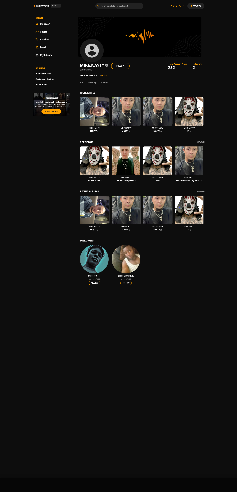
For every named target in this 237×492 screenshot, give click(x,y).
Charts (43, 31)
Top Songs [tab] (92, 82)
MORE (104, 75)
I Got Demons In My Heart (188, 180)
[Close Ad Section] (67, 95)
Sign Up (174, 6)
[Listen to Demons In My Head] (126, 160)
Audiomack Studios (45, 79)
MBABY (125, 131)
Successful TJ (94, 276)
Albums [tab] (104, 82)
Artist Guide (41, 84)
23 (188, 131)
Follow (120, 66)
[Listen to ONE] (157, 160)
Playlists (44, 39)
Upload (197, 5)
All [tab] (81, 82)
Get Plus (56, 6)
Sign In (181, 6)
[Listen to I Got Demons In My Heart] (189, 160)
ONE (157, 180)
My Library (46, 55)
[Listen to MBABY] (126, 111)
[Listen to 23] (189, 111)
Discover (45, 24)
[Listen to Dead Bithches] (94, 160)
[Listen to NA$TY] (94, 111)
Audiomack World (44, 73)
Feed (43, 47)
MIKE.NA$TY (94, 128)
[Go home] (41, 6)
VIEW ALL (201, 142)
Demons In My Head (125, 180)
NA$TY (93, 131)
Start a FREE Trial (51, 111)
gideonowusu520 (126, 276)
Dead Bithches (93, 180)
